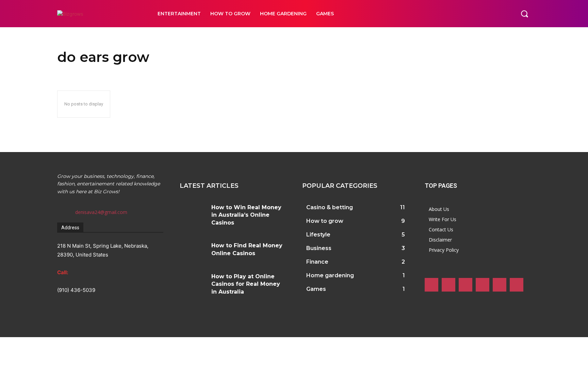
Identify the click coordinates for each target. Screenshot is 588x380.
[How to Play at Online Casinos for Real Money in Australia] (193, 281)
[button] (524, 13)
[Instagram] (448, 285)
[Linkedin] (465, 285)
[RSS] (482, 285)
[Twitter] (499, 285)
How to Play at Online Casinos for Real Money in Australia (245, 284)
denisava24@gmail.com (101, 212)
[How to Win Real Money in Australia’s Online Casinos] (193, 212)
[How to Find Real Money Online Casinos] (193, 250)
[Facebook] (431, 285)
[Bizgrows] (100, 13)
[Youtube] (516, 285)
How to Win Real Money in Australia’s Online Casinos (246, 215)
